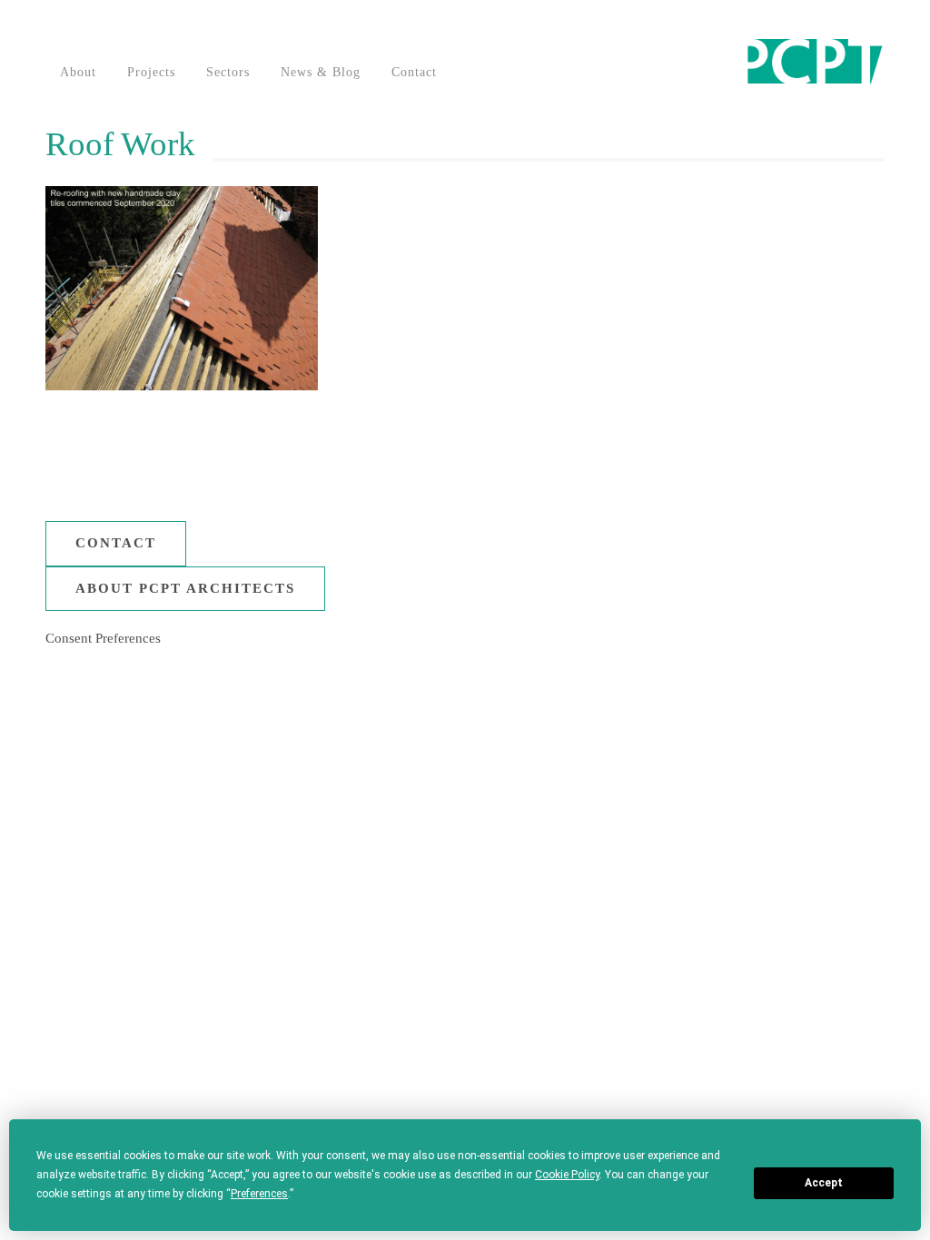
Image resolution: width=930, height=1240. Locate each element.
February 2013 (668, 1083)
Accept (824, 1182)
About (78, 72)
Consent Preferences (103, 638)
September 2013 (672, 942)
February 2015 (668, 872)
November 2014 (671, 907)
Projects (151, 72)
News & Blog (321, 72)
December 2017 (670, 696)
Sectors (228, 72)
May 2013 (656, 1012)
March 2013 (661, 1048)
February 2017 (668, 731)
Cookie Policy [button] (567, 1174)
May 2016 (656, 766)
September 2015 (672, 836)
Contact (414, 72)
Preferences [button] (259, 1193)
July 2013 (655, 977)
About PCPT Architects (185, 588)
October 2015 (665, 801)
